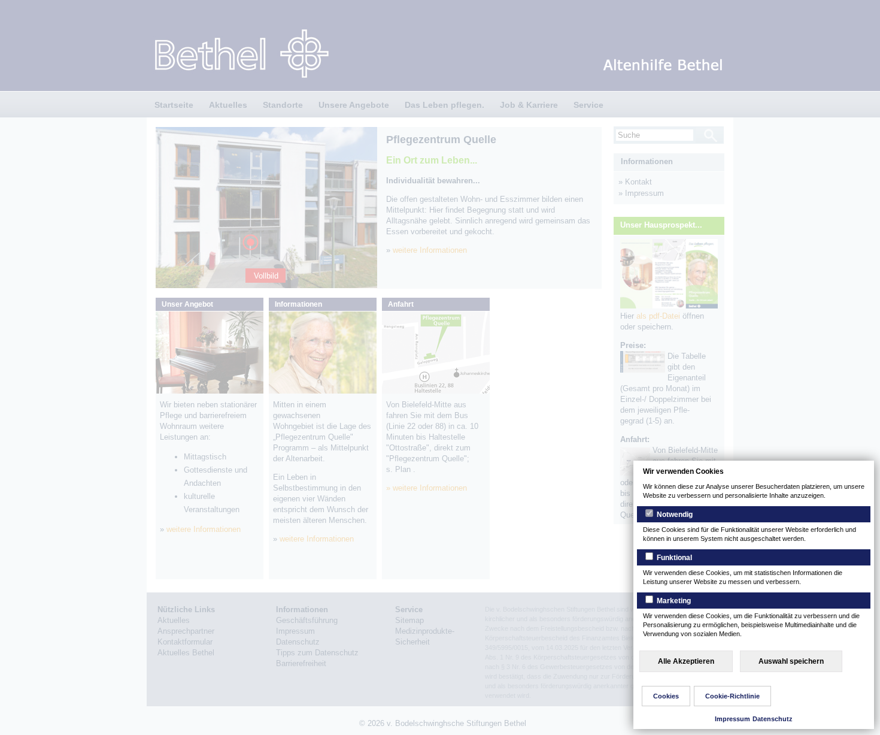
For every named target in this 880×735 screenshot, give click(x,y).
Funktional (673, 557)
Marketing (673, 601)
